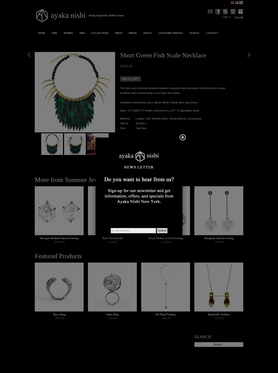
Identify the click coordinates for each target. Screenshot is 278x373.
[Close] (182, 138)
